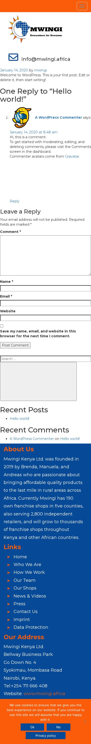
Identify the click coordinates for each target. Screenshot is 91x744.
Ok (32, 727)
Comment (10, 232)
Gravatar (72, 156)
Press (17, 603)
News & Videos (28, 596)
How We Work (27, 572)
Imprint (20, 619)
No (58, 727)
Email (6, 296)
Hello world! (19, 418)
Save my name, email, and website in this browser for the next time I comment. (38, 333)
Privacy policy (45, 735)
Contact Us (24, 611)
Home (18, 557)
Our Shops (23, 588)
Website (8, 311)
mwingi (40, 70)
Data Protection (29, 627)
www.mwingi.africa (44, 693)
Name (6, 281)
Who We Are (25, 564)
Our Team (23, 580)
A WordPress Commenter (58, 117)
